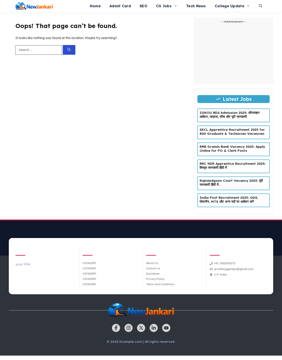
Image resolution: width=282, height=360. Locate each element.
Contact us (153, 268)
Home (95, 6)
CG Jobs (164, 6)
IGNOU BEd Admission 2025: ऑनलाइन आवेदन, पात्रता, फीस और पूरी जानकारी (230, 115)
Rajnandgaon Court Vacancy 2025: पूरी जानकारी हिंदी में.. (231, 182)
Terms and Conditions (160, 284)
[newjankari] (34, 6)
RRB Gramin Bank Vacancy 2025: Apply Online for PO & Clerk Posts (232, 148)
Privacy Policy (155, 279)
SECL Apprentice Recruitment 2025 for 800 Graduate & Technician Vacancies (232, 132)
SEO (143, 6)
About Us (152, 263)
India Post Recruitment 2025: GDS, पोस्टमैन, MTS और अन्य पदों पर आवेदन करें (229, 199)
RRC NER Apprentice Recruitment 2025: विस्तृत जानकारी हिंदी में (232, 165)
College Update (229, 6)
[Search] (69, 50)
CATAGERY (89, 263)
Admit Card (120, 6)
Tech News (196, 6)
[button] (260, 6)
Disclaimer (153, 273)
